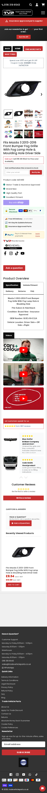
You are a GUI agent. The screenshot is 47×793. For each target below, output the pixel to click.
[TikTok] (17, 253)
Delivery (9, 291)
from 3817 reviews (23, 426)
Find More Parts (33, 49)
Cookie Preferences (9, 727)
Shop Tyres (10, 54)
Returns (22, 291)
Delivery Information (9, 677)
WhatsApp (9, 667)
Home (17, 48)
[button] (21, 478)
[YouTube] (22, 253)
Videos (9, 335)
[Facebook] (5, 253)
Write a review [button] (23, 498)
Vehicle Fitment (30, 285)
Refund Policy (7, 691)
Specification (12, 285)
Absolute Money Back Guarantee (15, 720)
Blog (3, 697)
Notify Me (36, 172)
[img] (10, 426)
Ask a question (14, 268)
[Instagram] (11, 253)
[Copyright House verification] (23, 762)
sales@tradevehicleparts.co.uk (16, 664)
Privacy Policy (7, 687)
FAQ (32, 291)
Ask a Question (22, 523)
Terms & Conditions (9, 680)
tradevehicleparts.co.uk (18, 789)
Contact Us (6, 714)
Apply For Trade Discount (12, 710)
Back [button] (7, 48)
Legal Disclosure (8, 684)
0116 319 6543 (21, 159)
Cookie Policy (7, 724)
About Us (5, 707)
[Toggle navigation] (43, 13)
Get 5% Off (23, 37)
